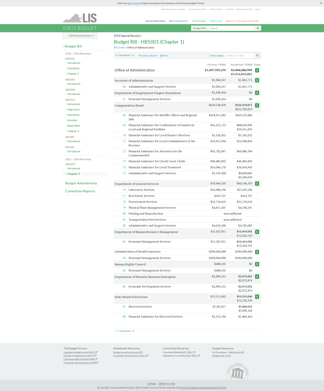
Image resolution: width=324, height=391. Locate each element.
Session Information (155, 21)
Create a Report (149, 55)
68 (124, 115)
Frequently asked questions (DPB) (80, 362)
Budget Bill (199, 28)
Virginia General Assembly (173, 9)
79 (124, 208)
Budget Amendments (81, 183)
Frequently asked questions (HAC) (129, 355)
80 (124, 213)
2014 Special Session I (81, 35)
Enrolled (72, 120)
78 (124, 202)
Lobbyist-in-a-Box (166, 383)
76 (124, 190)
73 (124, 161)
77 (124, 196)
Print (165, 55)
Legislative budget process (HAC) (79, 352)
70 (124, 135)
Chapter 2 (73, 73)
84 (124, 258)
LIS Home (151, 383)
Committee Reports (80, 191)
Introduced (73, 62)
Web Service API (236, 352)
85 (124, 270)
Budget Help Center (221, 355)
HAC (184, 352)
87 (124, 306)
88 (124, 316)
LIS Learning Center (198, 9)
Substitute (73, 68)
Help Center (133, 3)
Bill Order (119, 47)
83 (124, 241)
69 (124, 125)
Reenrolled (73, 125)
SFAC (190, 352)
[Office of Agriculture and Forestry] (132, 55)
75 (124, 173)
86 (124, 286)
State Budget (199, 21)
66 (124, 86)
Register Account (244, 9)
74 (124, 167)
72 (124, 151)
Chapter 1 (73, 173)
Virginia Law (216, 21)
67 (124, 99)
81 (124, 219)
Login (257, 9)
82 (124, 225)
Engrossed (73, 109)
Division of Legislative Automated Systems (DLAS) (202, 387)
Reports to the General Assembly (242, 21)
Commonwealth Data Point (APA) (79, 359)
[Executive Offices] (117, 55)
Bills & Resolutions (178, 21)
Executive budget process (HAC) (79, 355)
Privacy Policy (216, 9)
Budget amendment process (126, 352)
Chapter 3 (73, 131)
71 (124, 141)
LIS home (230, 9)
